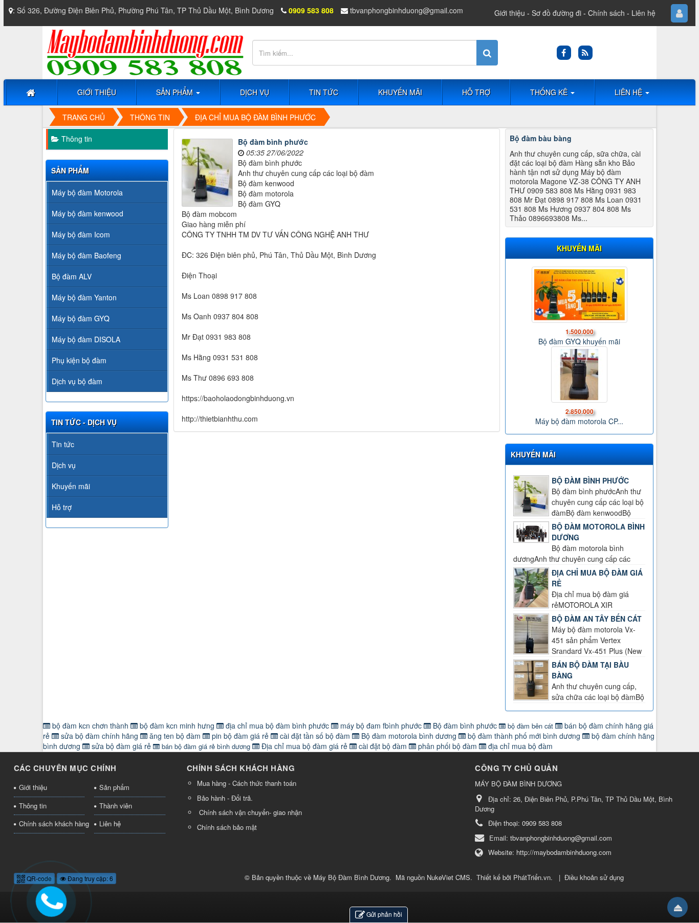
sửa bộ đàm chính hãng (99, 736)
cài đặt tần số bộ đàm (315, 736)
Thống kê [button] (550, 92)
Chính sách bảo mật (227, 827)
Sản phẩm (114, 787)
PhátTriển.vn (532, 877)
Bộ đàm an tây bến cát (597, 618)
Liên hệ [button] (629, 92)
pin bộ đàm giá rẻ (240, 736)
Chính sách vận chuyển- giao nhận (249, 812)
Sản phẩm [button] (175, 92)
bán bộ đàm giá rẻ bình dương (206, 746)
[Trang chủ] (32, 92)
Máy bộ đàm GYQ (81, 318)
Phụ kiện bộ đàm (79, 360)
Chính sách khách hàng (51, 823)
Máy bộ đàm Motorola (87, 192)
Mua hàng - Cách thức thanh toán (246, 783)
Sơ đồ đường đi (556, 13)
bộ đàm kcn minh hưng (177, 725)
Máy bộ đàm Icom (81, 234)
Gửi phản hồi (384, 914)
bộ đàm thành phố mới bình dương (524, 736)
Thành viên (115, 805)
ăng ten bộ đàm (175, 736)
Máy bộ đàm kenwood (87, 213)
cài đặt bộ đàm (383, 746)
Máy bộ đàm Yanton (84, 297)
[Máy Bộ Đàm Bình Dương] (145, 52)
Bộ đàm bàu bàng (541, 138)
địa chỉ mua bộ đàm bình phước (277, 725)
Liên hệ (643, 13)
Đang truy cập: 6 (89, 878)
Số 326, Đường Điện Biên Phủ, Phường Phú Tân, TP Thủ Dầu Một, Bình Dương (145, 10)
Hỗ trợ (62, 507)
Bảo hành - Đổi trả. (225, 798)
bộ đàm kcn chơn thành (90, 725)
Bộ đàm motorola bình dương (598, 531)
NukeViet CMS (448, 877)
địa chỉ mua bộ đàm (519, 746)
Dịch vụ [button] (254, 92)
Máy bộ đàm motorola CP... (579, 421)
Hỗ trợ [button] (476, 92)
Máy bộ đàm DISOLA (86, 339)
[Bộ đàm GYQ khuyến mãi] (579, 295)
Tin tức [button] (323, 92)
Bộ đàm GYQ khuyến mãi (579, 341)
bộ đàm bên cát (530, 726)
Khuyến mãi (533, 454)
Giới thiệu (509, 13)
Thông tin (76, 139)
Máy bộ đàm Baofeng (86, 255)
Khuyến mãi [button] (400, 92)
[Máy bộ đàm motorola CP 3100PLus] (579, 374)
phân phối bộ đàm (447, 746)
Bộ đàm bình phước (273, 142)
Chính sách (606, 13)
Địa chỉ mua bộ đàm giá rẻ (597, 577)
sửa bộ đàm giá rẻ (121, 746)
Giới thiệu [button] (96, 92)
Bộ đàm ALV (72, 276)
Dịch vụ (64, 465)
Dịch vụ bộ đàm (77, 381)
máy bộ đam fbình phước (381, 725)
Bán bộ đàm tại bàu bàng (590, 670)
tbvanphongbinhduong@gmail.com (406, 10)
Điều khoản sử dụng (594, 877)
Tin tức (63, 444)
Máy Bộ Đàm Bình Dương (351, 877)
